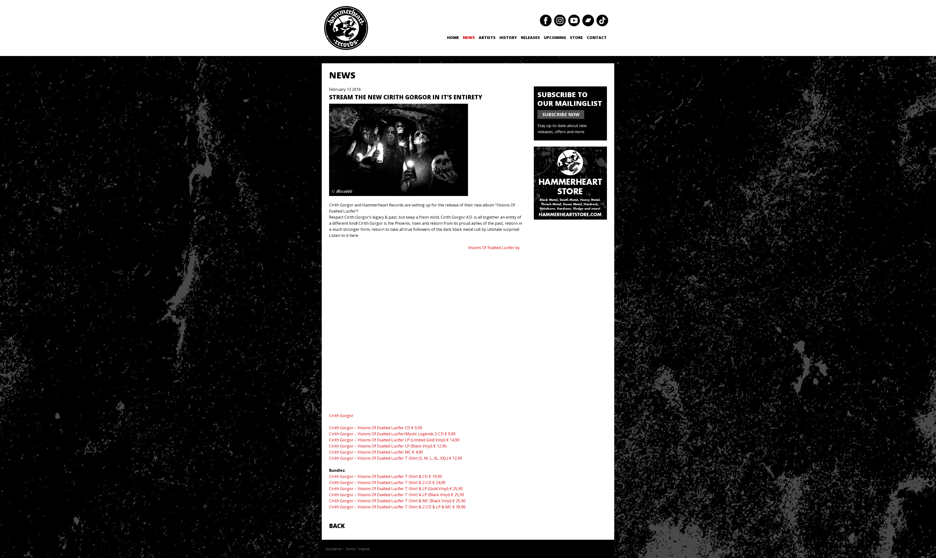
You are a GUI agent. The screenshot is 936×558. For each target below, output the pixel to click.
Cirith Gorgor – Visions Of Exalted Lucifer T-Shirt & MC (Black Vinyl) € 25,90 (397, 500)
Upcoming (555, 37)
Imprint (364, 549)
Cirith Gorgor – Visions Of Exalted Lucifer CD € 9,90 (375, 427)
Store (576, 37)
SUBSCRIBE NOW (560, 114)
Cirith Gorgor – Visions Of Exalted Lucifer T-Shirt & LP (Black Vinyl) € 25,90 (396, 494)
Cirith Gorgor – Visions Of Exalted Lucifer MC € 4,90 (376, 452)
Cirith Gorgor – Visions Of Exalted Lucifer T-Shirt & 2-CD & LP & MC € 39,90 (397, 507)
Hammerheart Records (346, 28)
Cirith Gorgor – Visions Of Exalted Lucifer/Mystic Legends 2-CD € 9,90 (392, 434)
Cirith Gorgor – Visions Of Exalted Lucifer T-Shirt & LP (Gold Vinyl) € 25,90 (396, 488)
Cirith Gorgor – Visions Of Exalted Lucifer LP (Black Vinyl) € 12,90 (388, 446)
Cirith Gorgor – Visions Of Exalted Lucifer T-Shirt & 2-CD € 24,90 (387, 482)
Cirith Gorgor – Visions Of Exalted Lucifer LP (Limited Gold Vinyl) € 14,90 (394, 440)
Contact (597, 37)
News (469, 37)
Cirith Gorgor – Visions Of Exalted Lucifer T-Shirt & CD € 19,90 (385, 476)
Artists (487, 37)
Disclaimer (333, 549)
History (508, 37)
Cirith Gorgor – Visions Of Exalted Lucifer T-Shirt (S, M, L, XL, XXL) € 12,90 (395, 458)
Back (337, 526)
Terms (350, 549)
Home (453, 37)
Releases (530, 37)
